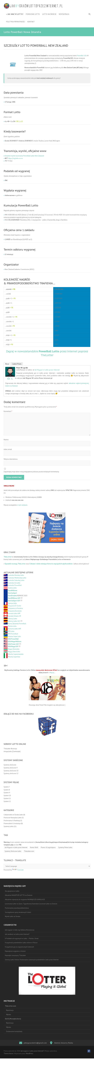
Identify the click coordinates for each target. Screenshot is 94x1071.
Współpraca (64, 14)
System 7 (7, 787)
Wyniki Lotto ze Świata (12, 916)
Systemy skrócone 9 (10, 768)
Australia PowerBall (15, 585)
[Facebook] (8, 378)
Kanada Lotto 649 (14, 613)
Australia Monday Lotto (16, 575)
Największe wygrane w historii (15, 951)
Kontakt (31, 22)
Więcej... (52, 673)
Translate (20, 870)
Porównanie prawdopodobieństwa (17, 908)
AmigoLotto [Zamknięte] (12, 751)
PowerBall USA (82, 56)
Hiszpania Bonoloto (15, 611)
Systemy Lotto (8, 826)
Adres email (8, 449)
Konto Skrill (34, 847)
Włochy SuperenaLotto (16, 654)
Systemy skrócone (10, 765)
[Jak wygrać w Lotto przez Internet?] (34, 6)
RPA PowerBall (13, 634)
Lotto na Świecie (49, 14)
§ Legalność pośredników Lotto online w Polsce (21, 943)
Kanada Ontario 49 (14, 616)
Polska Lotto (12, 626)
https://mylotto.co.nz (15, 158)
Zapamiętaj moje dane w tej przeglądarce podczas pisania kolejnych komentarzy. (31, 472)
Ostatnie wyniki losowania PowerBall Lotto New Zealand (24, 156)
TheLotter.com (29, 851)
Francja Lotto (12, 603)
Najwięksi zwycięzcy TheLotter (15, 955)
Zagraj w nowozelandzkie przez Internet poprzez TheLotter (47, 353)
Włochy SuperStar (14, 657)
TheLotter (7, 557)
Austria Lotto (12, 588)
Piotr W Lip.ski (22, 368)
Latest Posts (16, 364)
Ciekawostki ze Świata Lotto (13, 815)
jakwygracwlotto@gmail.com (35, 1043)
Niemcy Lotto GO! (14, 621)
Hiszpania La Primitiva (15, 608)
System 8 (7, 790)
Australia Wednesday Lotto (17, 578)
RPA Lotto (11, 631)
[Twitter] (11, 378)
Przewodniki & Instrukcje (12, 823)
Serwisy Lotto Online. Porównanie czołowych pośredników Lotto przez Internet (32, 960)
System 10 (7, 796)
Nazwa (6, 440)
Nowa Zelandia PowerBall (17, 624)
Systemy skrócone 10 (11, 771)
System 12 (7, 801)
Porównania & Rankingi (12, 820)
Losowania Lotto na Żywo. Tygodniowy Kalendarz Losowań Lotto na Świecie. (31, 904)
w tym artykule (22, 505)
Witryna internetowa (11, 459)
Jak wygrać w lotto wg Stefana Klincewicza (19, 930)
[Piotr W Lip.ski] (10, 368)
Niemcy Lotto (12, 619)
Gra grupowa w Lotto (12, 891)
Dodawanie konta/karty (14, 1031)
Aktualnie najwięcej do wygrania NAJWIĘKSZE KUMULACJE (25, 899)
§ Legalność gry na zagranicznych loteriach (19, 947)
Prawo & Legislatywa (48, 847)
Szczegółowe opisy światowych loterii (18, 912)
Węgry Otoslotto (13, 649)
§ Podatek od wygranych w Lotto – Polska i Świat (21, 938)
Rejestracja (9, 1010)
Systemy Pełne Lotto (65, 847)
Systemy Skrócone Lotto (13, 851)
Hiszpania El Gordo (14, 606)
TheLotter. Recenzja (10, 749)
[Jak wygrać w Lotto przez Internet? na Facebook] (88, 1051)
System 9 (7, 793)
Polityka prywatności (15, 22)
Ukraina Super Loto (14, 636)
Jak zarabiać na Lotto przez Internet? (17, 934)
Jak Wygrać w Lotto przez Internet (47, 370)
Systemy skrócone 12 (11, 773)
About (7, 364)
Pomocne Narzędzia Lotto (12, 818)
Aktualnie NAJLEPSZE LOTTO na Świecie (18, 895)
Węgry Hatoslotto (14, 652)
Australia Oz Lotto (14, 583)
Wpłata (8, 1014)
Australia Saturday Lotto (16, 580)
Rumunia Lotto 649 (14, 629)
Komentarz (8, 411)
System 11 (7, 798)
